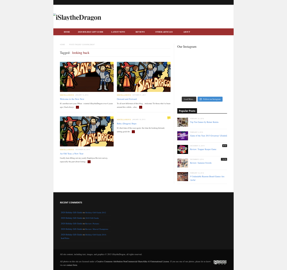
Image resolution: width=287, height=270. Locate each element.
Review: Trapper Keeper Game (203, 149)
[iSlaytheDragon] (77, 16)
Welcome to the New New (72, 98)
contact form (72, 265)
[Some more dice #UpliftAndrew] (185, 75)
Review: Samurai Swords (201, 162)
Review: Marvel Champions (96, 229)
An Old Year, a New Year (71, 153)
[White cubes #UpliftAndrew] (202, 75)
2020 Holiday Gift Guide (90, 31)
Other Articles (164, 31)
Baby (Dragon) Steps (126, 123)
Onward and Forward (127, 98)
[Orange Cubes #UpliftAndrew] (185, 90)
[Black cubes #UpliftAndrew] (219, 75)
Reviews (140, 31)
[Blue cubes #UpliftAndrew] (219, 90)
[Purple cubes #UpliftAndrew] (219, 83)
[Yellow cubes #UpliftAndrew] (185, 83)
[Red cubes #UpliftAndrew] (202, 83)
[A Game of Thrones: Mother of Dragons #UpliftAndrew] (185, 64)
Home (67, 31)
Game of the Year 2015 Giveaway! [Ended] (208, 135)
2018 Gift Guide (92, 218)
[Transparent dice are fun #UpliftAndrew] (219, 62)
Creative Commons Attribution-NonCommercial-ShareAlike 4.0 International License (132, 261)
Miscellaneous (67, 95)
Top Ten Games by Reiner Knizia (204, 122)
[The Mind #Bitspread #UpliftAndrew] (202, 62)
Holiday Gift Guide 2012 (95, 212)
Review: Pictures (92, 223)
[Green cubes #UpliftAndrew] (202, 90)
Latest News (118, 31)
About (186, 31)
